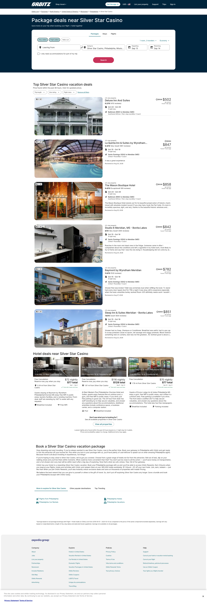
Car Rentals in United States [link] (78, 559)
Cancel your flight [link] (149, 559)
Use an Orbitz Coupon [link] (150, 567)
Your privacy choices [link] (113, 571)
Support (155, 4)
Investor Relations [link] (38, 571)
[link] (69, 499)
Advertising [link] (35, 582)
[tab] (95, 33)
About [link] (34, 552)
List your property (141, 4)
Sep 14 (157, 48)
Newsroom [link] (35, 567)
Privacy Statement (11, 600)
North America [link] (55, 11)
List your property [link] (37, 559)
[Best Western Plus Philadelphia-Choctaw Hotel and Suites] (103, 385)
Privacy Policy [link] (111, 552)
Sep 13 (135, 48)
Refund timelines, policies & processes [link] (156, 563)
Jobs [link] (33, 555)
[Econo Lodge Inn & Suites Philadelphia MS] (151, 385)
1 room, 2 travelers (147, 41)
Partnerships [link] (36, 563)
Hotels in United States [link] (76, 552)
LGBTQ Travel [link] (73, 578)
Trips (164, 4)
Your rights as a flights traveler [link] (153, 571)
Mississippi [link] (84, 11)
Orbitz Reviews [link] (74, 571)
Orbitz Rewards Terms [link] (113, 567)
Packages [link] (44, 11)
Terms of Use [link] (110, 559)
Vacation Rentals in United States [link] (80, 555)
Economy (163, 41)
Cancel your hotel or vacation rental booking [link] (158, 555)
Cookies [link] (108, 555)
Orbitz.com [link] (35, 11)
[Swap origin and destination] (81, 47)
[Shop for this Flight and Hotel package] (138, 116)
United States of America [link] (70, 11)
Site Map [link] (35, 575)
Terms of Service (25, 600)
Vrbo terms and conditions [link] (114, 563)
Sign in (172, 4)
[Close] (203, 596)
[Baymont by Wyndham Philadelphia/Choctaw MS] (56, 385)
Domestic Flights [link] (74, 563)
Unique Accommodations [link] (77, 582)
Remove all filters (83, 92)
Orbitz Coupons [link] (74, 575)
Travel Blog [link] (72, 586)
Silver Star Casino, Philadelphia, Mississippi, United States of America (106, 48)
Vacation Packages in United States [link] (81, 567)
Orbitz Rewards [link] (37, 578)
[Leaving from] (58, 47)
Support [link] (145, 552)
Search (103, 60)
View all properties (103, 424)
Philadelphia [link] (94, 11)
